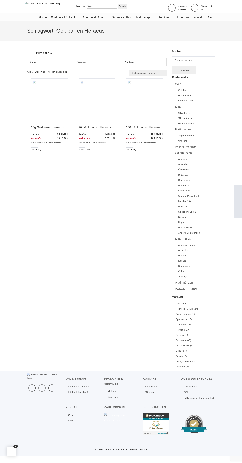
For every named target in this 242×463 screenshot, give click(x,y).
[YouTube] (42, 388)
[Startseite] (238, 189)
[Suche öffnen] (238, 206)
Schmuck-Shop (122, 17)
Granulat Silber (186, 123)
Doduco (180, 351)
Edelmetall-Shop (93, 17)
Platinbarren (183, 129)
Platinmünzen (184, 282)
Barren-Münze (185, 227)
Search (122, 6)
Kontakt (198, 17)
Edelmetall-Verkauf (78, 392)
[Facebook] (32, 388)
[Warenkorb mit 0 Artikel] (172, 8)
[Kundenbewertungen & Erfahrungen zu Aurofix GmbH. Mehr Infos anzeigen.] (156, 423)
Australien (183, 164)
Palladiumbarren (186, 147)
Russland (183, 206)
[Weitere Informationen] (43, 3)
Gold (178, 84)
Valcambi (180, 366)
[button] (11, 451)
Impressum (151, 386)
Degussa (180, 335)
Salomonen (182, 340)
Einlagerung (113, 397)
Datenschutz (190, 386)
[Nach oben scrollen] (235, 456)
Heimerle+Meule (184, 308)
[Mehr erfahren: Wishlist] (194, 8)
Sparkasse (181, 319)
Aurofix (179, 356)
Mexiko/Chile (185, 201)
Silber (179, 106)
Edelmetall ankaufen (78, 386)
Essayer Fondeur (185, 361)
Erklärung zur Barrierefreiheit (199, 398)
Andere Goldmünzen (189, 232)
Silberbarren (184, 113)
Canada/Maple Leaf (188, 196)
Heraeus (180, 329)
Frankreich (183, 185)
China (181, 271)
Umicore (182, 140)
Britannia (183, 175)
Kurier (71, 420)
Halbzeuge (143, 17)
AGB (186, 392)
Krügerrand (184, 190)
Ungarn (182, 222)
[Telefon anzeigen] (238, 197)
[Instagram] (51, 388)
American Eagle (186, 245)
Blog (211, 17)
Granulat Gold (185, 100)
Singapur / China (187, 211)
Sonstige (182, 276)
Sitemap (149, 392)
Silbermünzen (185, 118)
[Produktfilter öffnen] (30, 51)
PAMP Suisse (183, 345)
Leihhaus (111, 391)
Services (164, 17)
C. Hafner (181, 324)
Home (43, 17)
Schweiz (182, 217)
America (182, 159)
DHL (70, 414)
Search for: (80, 6)
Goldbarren (184, 90)
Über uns (183, 17)
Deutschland (184, 180)
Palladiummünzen (187, 288)
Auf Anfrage (36, 149)
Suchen (185, 70)
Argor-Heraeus (186, 135)
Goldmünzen (185, 95)
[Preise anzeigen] (238, 214)
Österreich (183, 169)
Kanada (182, 260)
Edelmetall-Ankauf (63, 17)
